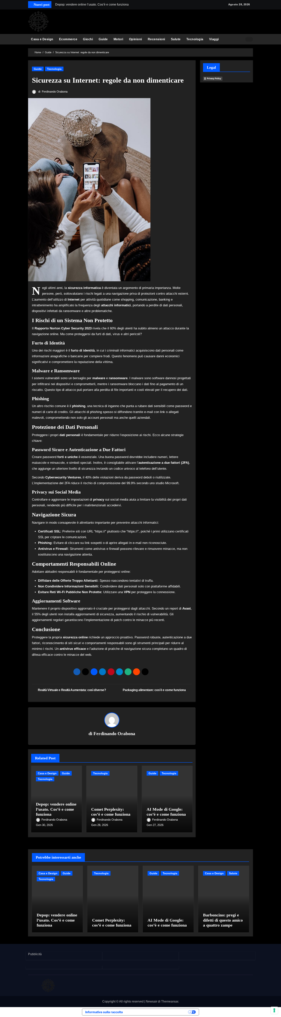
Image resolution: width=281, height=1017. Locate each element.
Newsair (151, 1001)
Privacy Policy (214, 78)
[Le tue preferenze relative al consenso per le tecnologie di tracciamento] (274, 1010)
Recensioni (156, 39)
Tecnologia (194, 39)
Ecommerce (68, 39)
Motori (118, 39)
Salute (176, 39)
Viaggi (214, 39)
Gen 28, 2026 (99, 825)
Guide (103, 39)
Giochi (88, 39)
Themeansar (169, 1001)
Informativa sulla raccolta (104, 1012)
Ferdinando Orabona (54, 91)
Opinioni (135, 39)
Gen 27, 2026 (155, 825)
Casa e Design (42, 39)
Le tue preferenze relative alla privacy (157, 1012)
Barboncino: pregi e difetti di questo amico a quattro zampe (223, 920)
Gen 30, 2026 (44, 825)
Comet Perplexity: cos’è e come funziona (110, 812)
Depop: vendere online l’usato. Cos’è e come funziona (56, 809)
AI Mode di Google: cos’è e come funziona (166, 812)
